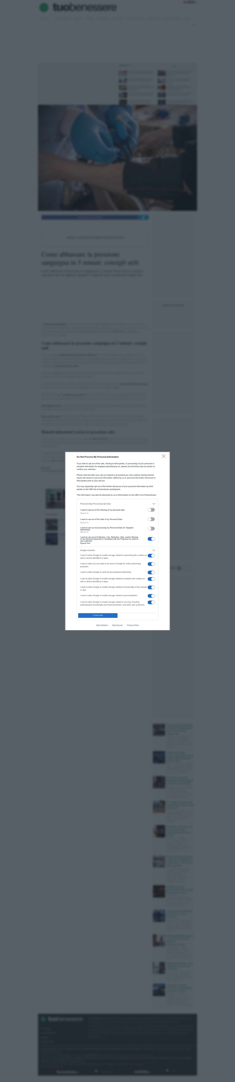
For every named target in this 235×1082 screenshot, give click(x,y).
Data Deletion (102, 625)
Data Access (117, 625)
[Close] (164, 457)
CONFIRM (98, 615)
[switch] (151, 510)
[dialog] (117, 541)
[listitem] (117, 503)
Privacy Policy (133, 625)
